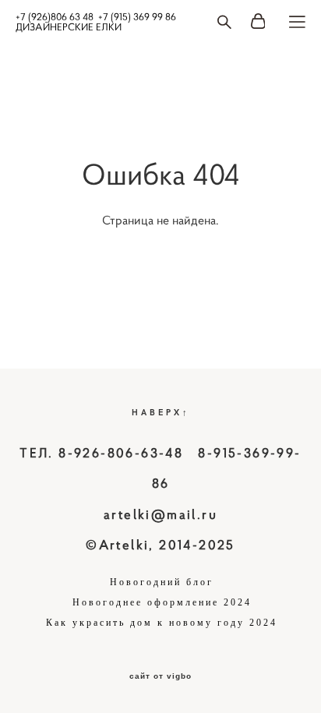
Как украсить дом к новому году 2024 (161, 622)
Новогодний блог (161, 582)
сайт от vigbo (160, 676)
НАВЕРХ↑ (161, 412)
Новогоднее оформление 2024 (162, 602)
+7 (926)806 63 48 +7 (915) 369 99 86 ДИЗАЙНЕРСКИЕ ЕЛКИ (96, 22)
